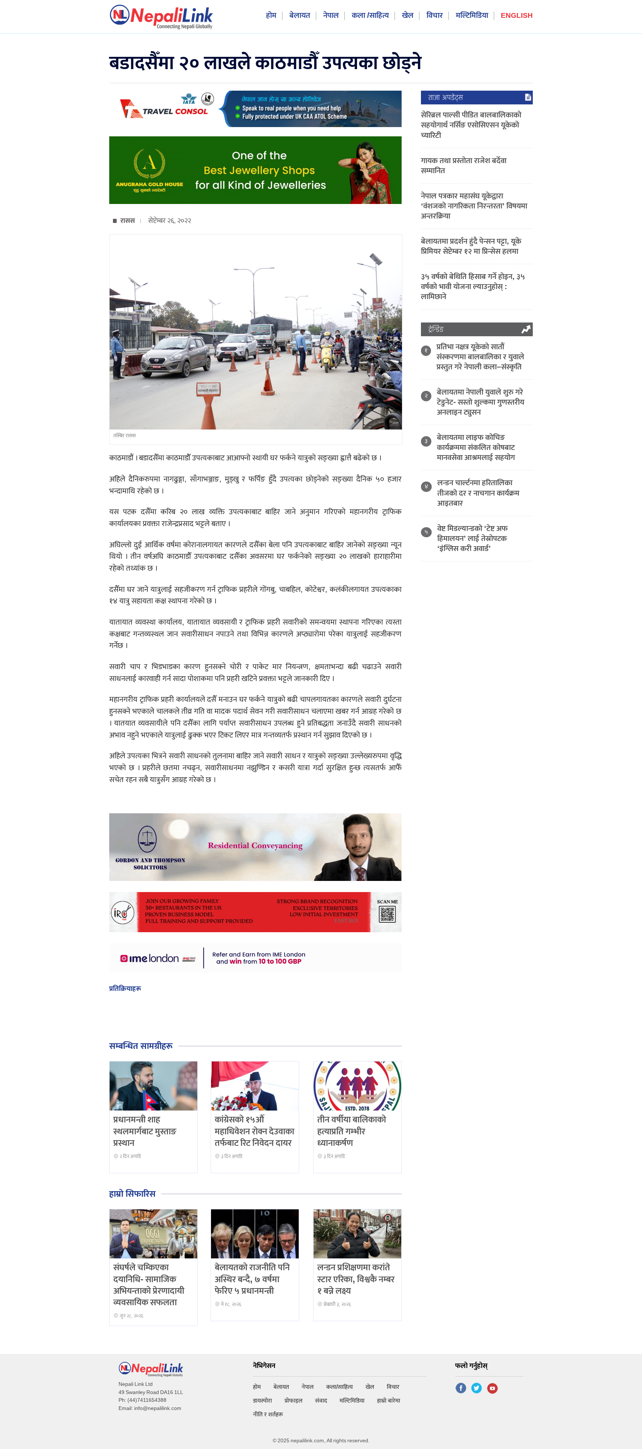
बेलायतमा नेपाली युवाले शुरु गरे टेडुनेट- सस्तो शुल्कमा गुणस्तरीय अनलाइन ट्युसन (480, 402)
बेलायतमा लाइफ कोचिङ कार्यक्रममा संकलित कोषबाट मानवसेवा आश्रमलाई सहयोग (476, 447)
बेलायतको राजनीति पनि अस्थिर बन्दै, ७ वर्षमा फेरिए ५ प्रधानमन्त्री (252, 1279)
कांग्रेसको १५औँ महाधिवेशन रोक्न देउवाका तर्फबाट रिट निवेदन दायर (254, 1131)
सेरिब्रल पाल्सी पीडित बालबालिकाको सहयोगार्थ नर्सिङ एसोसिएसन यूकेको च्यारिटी (471, 125)
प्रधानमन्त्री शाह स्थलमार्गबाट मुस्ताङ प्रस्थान (144, 1131)
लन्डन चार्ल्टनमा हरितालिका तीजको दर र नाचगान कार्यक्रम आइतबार (478, 492)
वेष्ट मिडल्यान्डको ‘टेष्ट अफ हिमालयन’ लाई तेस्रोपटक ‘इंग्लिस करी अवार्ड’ (472, 538)
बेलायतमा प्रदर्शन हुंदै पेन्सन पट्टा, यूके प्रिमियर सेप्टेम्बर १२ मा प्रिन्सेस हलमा (471, 246)
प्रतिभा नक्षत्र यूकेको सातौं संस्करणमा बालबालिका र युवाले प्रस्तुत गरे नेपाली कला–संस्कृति (480, 356)
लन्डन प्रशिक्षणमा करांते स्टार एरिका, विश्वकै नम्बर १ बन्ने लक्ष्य (356, 1279)
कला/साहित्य (339, 1387)
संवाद (321, 1401)
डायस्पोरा (262, 1401)
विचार (435, 16)
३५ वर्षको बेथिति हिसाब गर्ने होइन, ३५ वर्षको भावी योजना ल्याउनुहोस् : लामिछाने (473, 286)
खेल (408, 16)
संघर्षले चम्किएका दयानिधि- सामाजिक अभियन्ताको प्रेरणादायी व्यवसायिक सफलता (148, 1285)
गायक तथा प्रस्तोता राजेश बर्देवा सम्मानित (463, 165)
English (517, 16)
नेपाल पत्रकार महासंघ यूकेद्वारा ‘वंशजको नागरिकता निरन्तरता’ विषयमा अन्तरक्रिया (474, 206)
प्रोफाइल (293, 1401)
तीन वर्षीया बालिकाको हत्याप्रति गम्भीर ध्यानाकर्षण (351, 1131)
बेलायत (299, 16)
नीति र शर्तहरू (268, 1415)
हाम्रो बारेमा (388, 1401)
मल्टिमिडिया (472, 16)
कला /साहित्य (370, 16)
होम (271, 16)
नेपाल (331, 16)
